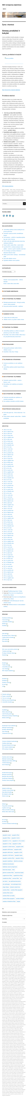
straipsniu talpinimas (15, 887)
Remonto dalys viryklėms (7, 1031)
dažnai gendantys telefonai (10, 1004)
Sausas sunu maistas (16, 1088)
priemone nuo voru (15, 987)
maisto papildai (5, 192)
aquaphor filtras (6, 838)
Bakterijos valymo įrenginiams (9, 912)
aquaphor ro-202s (8, 979)
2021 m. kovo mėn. (8, 493)
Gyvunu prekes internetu (10, 1086)
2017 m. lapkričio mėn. (8, 551)
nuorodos (4, 1086)
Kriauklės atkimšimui (7, 729)
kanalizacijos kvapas (10, 1070)
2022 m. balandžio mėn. (9, 477)
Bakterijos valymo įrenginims (17, 1026)
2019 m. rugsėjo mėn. (8, 516)
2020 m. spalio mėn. (8, 502)
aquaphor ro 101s (7, 841)
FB (3, 908)
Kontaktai (4, 922)
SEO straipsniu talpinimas (12, 376)
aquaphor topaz (18, 855)
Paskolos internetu (11, 1039)
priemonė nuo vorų (10, 988)
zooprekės (4, 1082)
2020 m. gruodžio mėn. (9, 499)
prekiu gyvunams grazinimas (12, 1036)
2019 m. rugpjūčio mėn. (9, 518)
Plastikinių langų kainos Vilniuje (15, 591)
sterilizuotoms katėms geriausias (12, 1003)
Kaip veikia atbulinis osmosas (10, 258)
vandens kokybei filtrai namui (17, 946)
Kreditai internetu (18, 1089)
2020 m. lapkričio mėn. (8, 501)
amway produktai (13, 191)
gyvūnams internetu (20, 1079)
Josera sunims (15, 1091)
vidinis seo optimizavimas (13, 1017)
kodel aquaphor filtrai (21, 977)
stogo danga (6, 887)
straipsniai (19, 1085)
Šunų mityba (5, 641)
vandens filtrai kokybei (17, 942)
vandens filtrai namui (8, 893)
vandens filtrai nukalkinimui (10, 933)
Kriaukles (4, 663)
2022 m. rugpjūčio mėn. (9, 472)
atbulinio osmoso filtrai (14, 935)
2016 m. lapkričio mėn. (8, 572)
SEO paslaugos (8, 344)
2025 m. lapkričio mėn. (8, 431)
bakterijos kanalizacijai (8, 864)
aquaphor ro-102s (21, 974)
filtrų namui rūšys (14, 951)
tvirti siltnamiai (20, 1042)
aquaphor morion (15, 838)
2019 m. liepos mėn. (8, 520)
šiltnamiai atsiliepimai (18, 1043)
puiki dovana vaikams (19, 995)
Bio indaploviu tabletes (7, 794)
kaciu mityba (4, 1039)
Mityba (22, 189)
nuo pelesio (18, 1063)
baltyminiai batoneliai (21, 191)
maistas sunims (19, 1075)
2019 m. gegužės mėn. (8, 524)
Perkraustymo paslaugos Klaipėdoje (10, 715)
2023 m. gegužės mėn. (8, 464)
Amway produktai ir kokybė (11, 31)
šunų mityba (19, 1078)
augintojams (11, 1085)
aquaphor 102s (7, 984)
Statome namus (5, 796)
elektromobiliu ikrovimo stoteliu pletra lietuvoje (11, 1005)
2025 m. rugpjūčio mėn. (9, 437)
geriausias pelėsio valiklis (11, 992)
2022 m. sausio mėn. (8, 483)
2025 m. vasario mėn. (8, 449)
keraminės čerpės (19, 872)
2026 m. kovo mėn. (8, 429)
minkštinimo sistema (11, 932)
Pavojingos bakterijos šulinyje (8, 653)
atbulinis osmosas (18, 861)
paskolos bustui (12, 1037)
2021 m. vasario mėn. (8, 495)
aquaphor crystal (7, 835)
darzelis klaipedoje (6, 1057)
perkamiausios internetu (6, 1081)
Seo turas (4, 684)
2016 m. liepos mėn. (8, 579)
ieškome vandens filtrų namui (19, 945)
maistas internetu (20, 1083)
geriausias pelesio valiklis (20, 1014)
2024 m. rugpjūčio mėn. (9, 460)
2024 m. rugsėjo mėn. (8, 458)
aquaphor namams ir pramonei (16, 968)
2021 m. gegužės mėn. (8, 489)
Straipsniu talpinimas (10, 327)
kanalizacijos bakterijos (19, 1070)
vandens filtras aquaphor (9, 898)
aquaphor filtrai (15, 835)
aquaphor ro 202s (14, 984)
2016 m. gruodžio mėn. (9, 570)
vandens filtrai (6, 890)
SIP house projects (15, 1031)
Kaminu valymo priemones (11, 1044)
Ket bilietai (4, 821)
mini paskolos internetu (19, 1037)
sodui (8, 1073)
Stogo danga (5, 731)
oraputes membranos (6, 1050)
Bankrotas (22, 1039)
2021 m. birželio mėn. (8, 487)
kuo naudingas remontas (11, 1010)
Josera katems (21, 1091)
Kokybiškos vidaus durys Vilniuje (11, 351)
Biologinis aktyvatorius (7, 776)
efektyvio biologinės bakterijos (19, 1072)
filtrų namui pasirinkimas (7, 941)
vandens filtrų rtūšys (19, 948)
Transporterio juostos (6, 733)
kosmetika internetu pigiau (11, 1055)
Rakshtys (4, 623)
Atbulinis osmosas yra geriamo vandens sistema (14, 319)
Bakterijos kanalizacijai (11, 409)
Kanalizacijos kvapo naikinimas (9, 725)
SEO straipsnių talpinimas (11, 5)
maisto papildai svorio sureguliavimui (9, 194)
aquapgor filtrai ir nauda (12, 971)
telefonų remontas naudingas (7, 998)
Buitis (11, 189)
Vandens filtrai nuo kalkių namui (11, 317)
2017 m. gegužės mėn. (8, 560)
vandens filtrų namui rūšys (7, 946)
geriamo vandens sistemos (20, 961)
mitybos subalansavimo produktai (12, 195)
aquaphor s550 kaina (8, 849)
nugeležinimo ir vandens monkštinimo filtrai (10, 959)
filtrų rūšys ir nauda (18, 932)
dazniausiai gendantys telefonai (8, 1000)
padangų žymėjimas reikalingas (14, 1007)
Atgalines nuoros (6, 807)
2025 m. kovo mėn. (8, 447)
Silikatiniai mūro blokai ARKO (9, 760)
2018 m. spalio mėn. (8, 537)
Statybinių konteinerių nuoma (7, 1040)
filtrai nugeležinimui (11, 929)
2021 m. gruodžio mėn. (9, 485)
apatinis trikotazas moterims (11, 1056)
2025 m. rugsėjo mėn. (8, 435)
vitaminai (21, 195)
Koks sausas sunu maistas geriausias (10, 649)
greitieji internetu (18, 1093)
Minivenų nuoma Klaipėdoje (8, 700)
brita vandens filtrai (13, 1073)
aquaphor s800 (17, 849)
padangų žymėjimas (10, 928)
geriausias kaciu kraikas (17, 998)
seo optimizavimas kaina (15, 881)
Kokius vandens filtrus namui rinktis (11, 283)
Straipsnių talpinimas (7, 915)
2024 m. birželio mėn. (8, 462)
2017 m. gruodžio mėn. (9, 549)
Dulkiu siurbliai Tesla (16, 1023)
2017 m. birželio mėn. (8, 558)
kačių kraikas (8, 1079)
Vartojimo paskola (6, 651)
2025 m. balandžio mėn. (9, 445)
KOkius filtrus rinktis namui (8, 811)
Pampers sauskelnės (6, 696)
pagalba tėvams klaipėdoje (15, 1057)
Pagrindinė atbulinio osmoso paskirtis (12, 260)
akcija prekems (21, 1081)
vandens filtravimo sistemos (20, 939)
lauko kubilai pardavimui (14, 991)
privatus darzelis (20, 1073)
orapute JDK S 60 (22, 1049)
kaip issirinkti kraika (15, 1076)
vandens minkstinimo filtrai (9, 901)
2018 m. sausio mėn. (8, 547)
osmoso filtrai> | (18, 929)
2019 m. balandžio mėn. (9, 526)
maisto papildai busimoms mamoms (16, 192)
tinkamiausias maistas (13, 1083)
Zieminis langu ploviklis (15, 1033)
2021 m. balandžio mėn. (9, 491)
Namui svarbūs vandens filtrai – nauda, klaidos (14, 245)
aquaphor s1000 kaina (8, 855)
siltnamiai (8, 1075)
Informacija (18, 189)
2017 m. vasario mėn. (8, 566)
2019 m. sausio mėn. (8, 531)
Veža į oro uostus (6, 698)
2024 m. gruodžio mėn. (9, 452)
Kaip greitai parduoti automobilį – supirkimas (13, 306)
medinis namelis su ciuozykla (7, 1072)
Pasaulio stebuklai (5, 1047)
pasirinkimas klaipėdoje (11, 1060)
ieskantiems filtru (17, 1068)
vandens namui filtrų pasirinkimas (8, 948)
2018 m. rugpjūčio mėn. (9, 541)
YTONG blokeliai (6, 762)
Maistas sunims (19, 1086)
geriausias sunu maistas (6, 1076)
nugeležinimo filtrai (17, 875)
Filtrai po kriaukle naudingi (8, 809)
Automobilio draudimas (7, 621)
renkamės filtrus (5, 1083)
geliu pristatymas (18, 1052)
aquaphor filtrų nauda (19, 969)
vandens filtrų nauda (19, 933)
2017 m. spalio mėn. (8, 552)
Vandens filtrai (8, 314)
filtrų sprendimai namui (9, 945)
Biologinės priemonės (7, 774)
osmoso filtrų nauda (5, 935)
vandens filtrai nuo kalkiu (9, 895)
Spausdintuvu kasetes (13, 1066)
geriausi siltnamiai (17, 1040)
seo (21, 878)
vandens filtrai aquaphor (16, 890)
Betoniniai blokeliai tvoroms (8, 745)
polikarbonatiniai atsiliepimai (7, 1043)
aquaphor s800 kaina (8, 852)
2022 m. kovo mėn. (8, 479)
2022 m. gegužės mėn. (8, 475)
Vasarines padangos (5, 1092)
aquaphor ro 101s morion (19, 841)
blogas (15, 1085)
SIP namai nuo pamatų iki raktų (11, 1018)
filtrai (13, 869)
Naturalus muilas (6, 694)
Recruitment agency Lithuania (8, 635)
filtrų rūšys (4, 929)
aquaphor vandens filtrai (8, 858)
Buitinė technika (5, 717)
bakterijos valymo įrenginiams (10, 867)
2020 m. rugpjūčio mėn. (9, 504)
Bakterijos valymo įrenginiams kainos (9, 1027)
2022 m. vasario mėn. (8, 481)
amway (8, 191)
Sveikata (4, 191)
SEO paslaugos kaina (7, 749)
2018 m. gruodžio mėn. (9, 533)
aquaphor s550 (19, 846)
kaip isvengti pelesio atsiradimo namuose (14, 994)
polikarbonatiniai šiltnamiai (11, 1042)
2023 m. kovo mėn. (8, 468)
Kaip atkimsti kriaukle (7, 792)
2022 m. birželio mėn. (8, 474)
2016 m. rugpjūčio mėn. (9, 577)
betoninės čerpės (7, 869)
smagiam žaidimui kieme (6, 997)
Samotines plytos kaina (7, 757)
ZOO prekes (5, 639)
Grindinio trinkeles (6, 743)
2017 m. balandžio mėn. (9, 562)
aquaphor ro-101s (14, 974)
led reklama (9, 1082)
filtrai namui (13, 953)
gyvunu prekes (13, 1075)
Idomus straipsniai (6, 1046)
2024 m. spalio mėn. (8, 456)
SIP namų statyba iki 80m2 (13, 1020)
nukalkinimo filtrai (7, 878)
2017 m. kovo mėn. (8, 564)
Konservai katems (8, 1088)
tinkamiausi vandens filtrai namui (8, 943)
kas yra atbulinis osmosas (16, 936)
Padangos (19, 1092)
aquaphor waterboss (8, 861)
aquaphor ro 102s (7, 843)
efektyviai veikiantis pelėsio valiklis (11, 1013)
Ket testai (4, 819)
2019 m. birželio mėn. (8, 522)
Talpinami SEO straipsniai (11, 359)
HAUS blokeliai (5, 764)
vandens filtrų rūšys (21, 951)
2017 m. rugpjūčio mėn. (9, 556)
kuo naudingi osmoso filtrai (10, 939)
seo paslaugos (6, 884)
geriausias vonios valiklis (20, 1004)
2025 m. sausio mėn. (8, 450)
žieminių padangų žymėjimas (20, 928)
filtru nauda (5, 1069)
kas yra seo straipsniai (6, 1016)
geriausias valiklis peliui (10, 1011)
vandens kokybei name (6, 949)
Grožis (14, 189)
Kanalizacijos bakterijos (7, 778)
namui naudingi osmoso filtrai (16, 952)
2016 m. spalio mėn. (8, 574)
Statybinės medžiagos (10, 291)
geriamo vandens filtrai (8, 872)
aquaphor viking (19, 858)
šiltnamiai (4, 1075)
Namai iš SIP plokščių (15, 1029)
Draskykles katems (13, 1092)
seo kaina (5, 881)
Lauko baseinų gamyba (7, 713)
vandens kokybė (20, 898)
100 (3, 686)
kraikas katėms (13, 1079)
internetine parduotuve (17, 926)
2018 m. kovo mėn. (8, 545)
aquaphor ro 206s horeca (9, 846)
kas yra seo (24, 988)
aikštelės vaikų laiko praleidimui (18, 997)
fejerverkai (4, 1073)
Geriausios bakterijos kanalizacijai (9, 741)
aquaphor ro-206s (5, 981)
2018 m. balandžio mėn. (9, 543)
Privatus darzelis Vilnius (21, 1024)
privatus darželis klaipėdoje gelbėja (13, 1059)
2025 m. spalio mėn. (8, 433)
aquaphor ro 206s (17, 843)
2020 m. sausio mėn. (8, 508)
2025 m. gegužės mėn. (8, 443)
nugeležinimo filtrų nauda (7, 956)
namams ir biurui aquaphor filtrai (11, 977)
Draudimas (4, 625)
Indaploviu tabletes (6, 788)
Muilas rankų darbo (6, 712)
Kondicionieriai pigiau (7, 772)
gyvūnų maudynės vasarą (11, 1078)
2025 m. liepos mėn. (8, 439)
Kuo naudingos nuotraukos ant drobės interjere (14, 401)
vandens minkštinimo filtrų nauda (8, 958)
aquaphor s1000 (18, 852)
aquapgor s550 (5, 975)
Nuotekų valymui (6, 682)
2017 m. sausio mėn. (8, 568)
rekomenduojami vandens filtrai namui (18, 949)
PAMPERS (4, 710)
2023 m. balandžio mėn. (9, 466)
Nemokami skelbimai (7, 617)
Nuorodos (4, 919)
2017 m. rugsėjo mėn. (8, 554)
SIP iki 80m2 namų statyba (19, 1021)
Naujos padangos (9, 1091)
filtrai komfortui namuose (17, 941)
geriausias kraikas (15, 1081)
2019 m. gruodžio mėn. (9, 510)
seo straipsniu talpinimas (15, 1016)
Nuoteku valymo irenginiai (14, 1049)
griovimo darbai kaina (11, 1052)
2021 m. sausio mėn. (8, 497)
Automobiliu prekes (6, 666)
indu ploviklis (13, 1050)
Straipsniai (4, 655)
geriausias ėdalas (5, 1085)
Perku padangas (11, 1089)
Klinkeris (4, 804)
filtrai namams (9, 942)
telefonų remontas (18, 988)
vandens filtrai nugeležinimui (18, 956)
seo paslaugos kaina (16, 884)
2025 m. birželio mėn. (8, 441)
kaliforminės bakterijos (12, 1024)
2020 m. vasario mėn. (8, 506)
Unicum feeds (5, 619)
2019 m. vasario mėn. (8, 529)
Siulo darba (4, 633)
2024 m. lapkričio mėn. (8, 454)
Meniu (4, 9)
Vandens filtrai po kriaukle (8, 637)
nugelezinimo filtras (7, 875)
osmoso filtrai (15, 878)
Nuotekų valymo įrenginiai (8, 780)
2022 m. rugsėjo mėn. (8, 470)
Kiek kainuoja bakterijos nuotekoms (15, 1030)
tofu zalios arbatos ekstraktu (14, 1034)
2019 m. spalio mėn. (8, 514)
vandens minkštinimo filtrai (21, 955)
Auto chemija (5, 668)
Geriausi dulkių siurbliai (6, 1023)
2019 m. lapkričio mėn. (8, 512)
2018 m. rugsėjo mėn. (8, 539)
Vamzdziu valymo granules (8, 790)
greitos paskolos (11, 1093)
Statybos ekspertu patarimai (16, 1065)
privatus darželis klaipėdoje (7, 1062)
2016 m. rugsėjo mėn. (8, 576)
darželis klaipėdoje (19, 1060)
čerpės (18, 901)
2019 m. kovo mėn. (8, 527)
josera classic (12, 1014)
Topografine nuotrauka (7, 806)
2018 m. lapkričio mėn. (8, 535)
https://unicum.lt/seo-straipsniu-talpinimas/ (11, 89)
